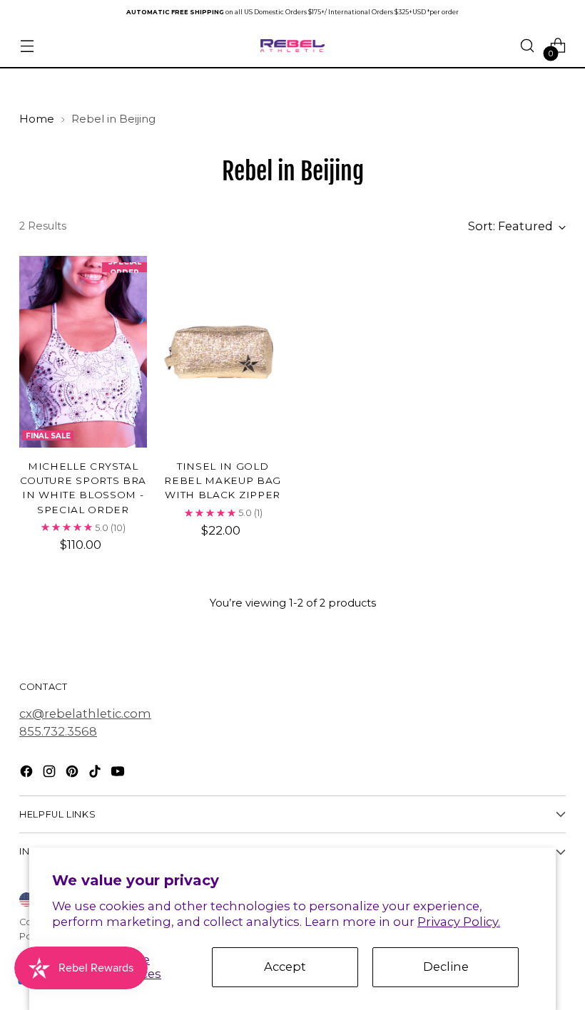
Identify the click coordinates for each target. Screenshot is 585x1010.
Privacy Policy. (458, 921)
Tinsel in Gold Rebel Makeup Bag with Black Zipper (222, 480)
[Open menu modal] (26, 46)
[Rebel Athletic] (292, 46)
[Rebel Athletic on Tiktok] (96, 773)
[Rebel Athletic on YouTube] (119, 773)
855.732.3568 (58, 731)
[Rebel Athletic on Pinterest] (73, 773)
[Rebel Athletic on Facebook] (27, 773)
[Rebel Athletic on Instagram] (50, 773)
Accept (285, 966)
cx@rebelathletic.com (85, 713)
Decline (446, 966)
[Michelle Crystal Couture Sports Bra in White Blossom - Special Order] (83, 351)
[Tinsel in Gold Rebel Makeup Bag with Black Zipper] (223, 351)
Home (36, 119)
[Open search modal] (527, 46)
